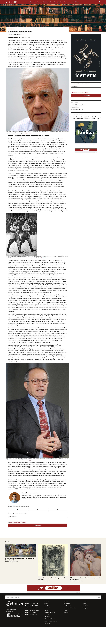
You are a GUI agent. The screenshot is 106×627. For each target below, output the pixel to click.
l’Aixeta (65, 610)
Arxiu (65, 2)
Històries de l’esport (49, 619)
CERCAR (98, 597)
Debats (46, 610)
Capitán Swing (28, 133)
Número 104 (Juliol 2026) (31, 603)
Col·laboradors (67, 605)
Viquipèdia (43, 257)
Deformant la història (43, 2)
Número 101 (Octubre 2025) (32, 610)
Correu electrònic (12, 516)
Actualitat (46, 605)
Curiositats (33, 2)
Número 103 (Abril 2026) (31, 605)
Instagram (85, 608)
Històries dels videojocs (50, 621)
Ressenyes (71, 2)
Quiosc (27, 2)
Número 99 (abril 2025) (31, 614)
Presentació (67, 603)
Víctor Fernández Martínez (30, 493)
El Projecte (78, 2)
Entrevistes (60, 2)
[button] (7, 2)
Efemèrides (53, 2)
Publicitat (66, 612)
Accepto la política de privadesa (17, 522)
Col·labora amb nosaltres (70, 608)
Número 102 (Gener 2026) (31, 608)
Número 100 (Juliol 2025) (31, 612)
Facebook (85, 605)
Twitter (84, 603)
